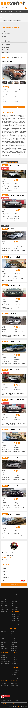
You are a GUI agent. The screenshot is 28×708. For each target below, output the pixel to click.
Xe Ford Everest (15, 597)
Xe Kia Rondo (3, 646)
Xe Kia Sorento (3, 642)
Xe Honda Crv (15, 676)
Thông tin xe (4, 31)
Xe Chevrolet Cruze (4, 655)
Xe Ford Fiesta (14, 603)
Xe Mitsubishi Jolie (15, 618)
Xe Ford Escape (15, 599)
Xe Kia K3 (2, 633)
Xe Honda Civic (15, 674)
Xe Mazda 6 (14, 659)
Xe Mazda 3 (14, 657)
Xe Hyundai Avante (13, 635)
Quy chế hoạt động (8, 703)
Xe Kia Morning (3, 631)
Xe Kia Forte (3, 638)
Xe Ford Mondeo (15, 607)
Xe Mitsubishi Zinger (15, 624)
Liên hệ (17, 703)
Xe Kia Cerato (3, 636)
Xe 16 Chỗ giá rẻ (4, 689)
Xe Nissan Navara (14, 685)
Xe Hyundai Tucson (13, 642)
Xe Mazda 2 (14, 655)
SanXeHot (18, 706)
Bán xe (19, 11)
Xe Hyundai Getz (13, 650)
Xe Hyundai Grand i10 (14, 636)
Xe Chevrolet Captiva (5, 663)
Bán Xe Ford (14, 591)
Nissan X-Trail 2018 (5, 47)
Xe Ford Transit (14, 609)
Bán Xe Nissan (14, 680)
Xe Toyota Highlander (5, 609)
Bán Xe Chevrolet (4, 652)
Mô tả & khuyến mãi (6, 33)
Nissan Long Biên (17, 20)
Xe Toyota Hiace (4, 607)
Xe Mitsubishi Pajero (15, 620)
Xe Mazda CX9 (15, 663)
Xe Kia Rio (3, 640)
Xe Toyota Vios (4, 594)
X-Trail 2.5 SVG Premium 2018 (13, 195)
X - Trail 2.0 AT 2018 (11, 165)
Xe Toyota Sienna (4, 613)
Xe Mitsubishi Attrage (16, 614)
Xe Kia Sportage (4, 648)
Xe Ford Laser (14, 605)
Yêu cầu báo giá (14, 584)
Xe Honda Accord (15, 670)
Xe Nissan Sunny (14, 683)
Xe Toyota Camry (4, 601)
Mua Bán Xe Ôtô (4, 680)
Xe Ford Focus (14, 601)
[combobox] (14, 577)
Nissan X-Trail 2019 (5, 44)
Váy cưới (22, 703)
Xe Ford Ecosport (15, 595)
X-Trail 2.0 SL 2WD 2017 (12, 285)
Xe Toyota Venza (4, 605)
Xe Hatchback (3, 683)
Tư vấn (11, 14)
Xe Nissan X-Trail (14, 690)
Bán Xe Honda (15, 667)
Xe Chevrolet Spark (4, 659)
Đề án (14, 703)
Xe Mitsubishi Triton (15, 622)
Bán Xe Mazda (15, 652)
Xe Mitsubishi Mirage (16, 626)
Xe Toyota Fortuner (4, 597)
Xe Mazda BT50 (15, 665)
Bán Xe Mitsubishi (15, 611)
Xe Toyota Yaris (4, 603)
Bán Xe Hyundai (13, 628)
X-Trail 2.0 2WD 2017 (11, 313)
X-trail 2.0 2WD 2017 (11, 458)
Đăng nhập (7, 17)
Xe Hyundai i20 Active (14, 638)
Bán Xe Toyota (4, 591)
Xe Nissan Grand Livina (15, 689)
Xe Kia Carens (3, 635)
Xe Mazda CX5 (15, 661)
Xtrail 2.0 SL (9, 229)
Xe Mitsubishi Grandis (16, 616)
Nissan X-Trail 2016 (5, 52)
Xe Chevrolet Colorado (5, 665)
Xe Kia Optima (3, 644)
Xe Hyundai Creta (13, 644)
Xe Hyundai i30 (12, 640)
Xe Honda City (15, 672)
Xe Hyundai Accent (13, 633)
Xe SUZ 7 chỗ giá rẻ (4, 687)
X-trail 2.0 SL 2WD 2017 (12, 257)
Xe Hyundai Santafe (13, 631)
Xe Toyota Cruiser (4, 611)
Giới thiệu (2, 703)
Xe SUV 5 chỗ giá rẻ (4, 685)
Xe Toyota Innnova (4, 595)
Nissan (5, 20)
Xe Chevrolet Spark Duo (5, 661)
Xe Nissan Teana (14, 687)
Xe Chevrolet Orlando (5, 667)
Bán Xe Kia (3, 628)
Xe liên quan (4, 36)
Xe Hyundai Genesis (13, 648)
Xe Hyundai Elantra (13, 646)
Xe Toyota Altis (4, 599)
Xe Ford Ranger (14, 594)
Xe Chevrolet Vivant (4, 668)
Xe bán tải (2, 690)
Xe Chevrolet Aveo (4, 657)
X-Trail (10, 20)
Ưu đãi (11, 11)
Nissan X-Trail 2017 (5, 49)
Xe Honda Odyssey (16, 678)
